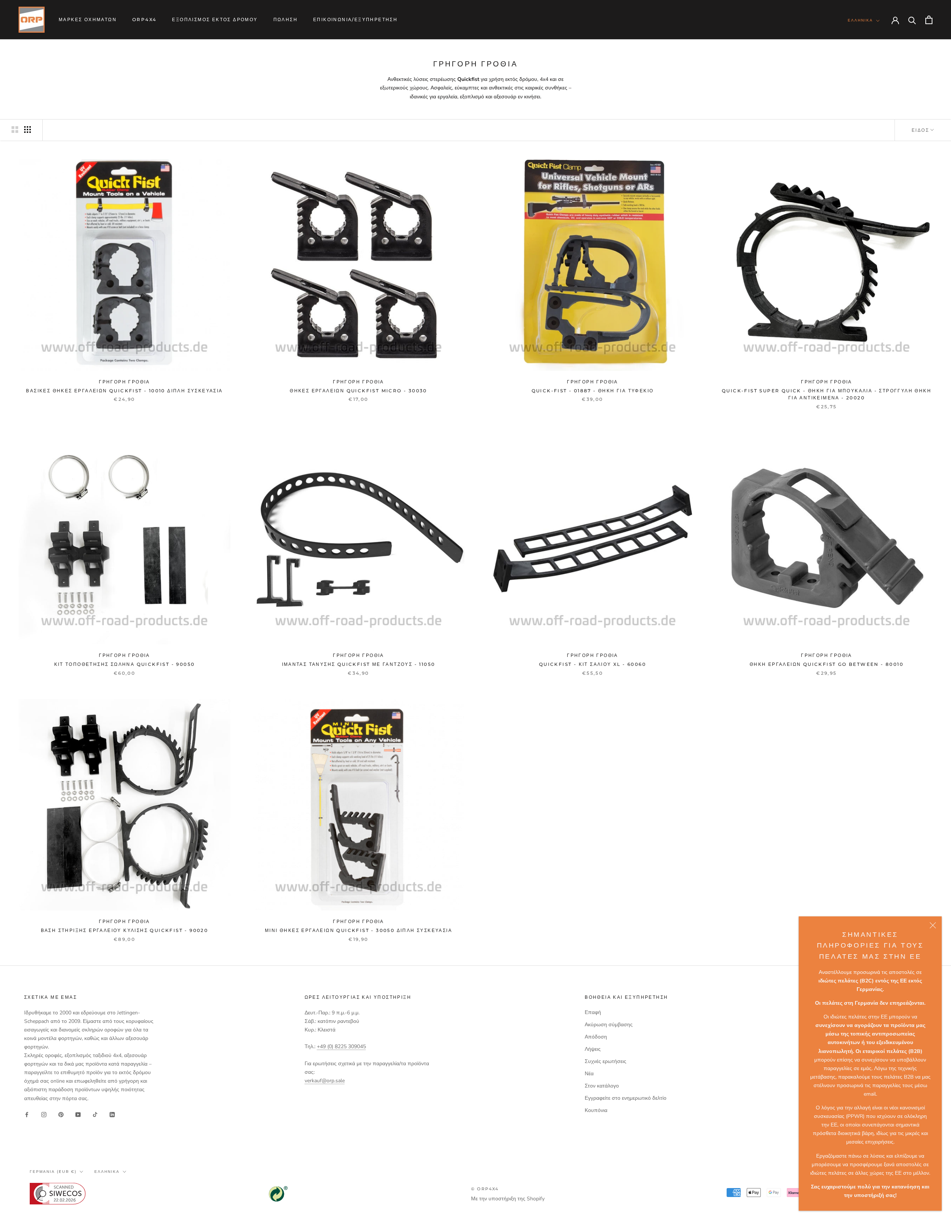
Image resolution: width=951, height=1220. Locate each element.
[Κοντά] (932, 925)
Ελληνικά (860, 20)
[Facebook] (26, 1114)
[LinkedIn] (112, 1114)
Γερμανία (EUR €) (53, 1171)
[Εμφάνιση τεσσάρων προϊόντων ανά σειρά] (27, 129)
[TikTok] (95, 1114)
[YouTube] (78, 1114)
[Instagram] (43, 1114)
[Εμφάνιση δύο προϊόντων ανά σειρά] (15, 129)
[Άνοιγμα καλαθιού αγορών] (928, 20)
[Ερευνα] (912, 20)
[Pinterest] (61, 1114)
